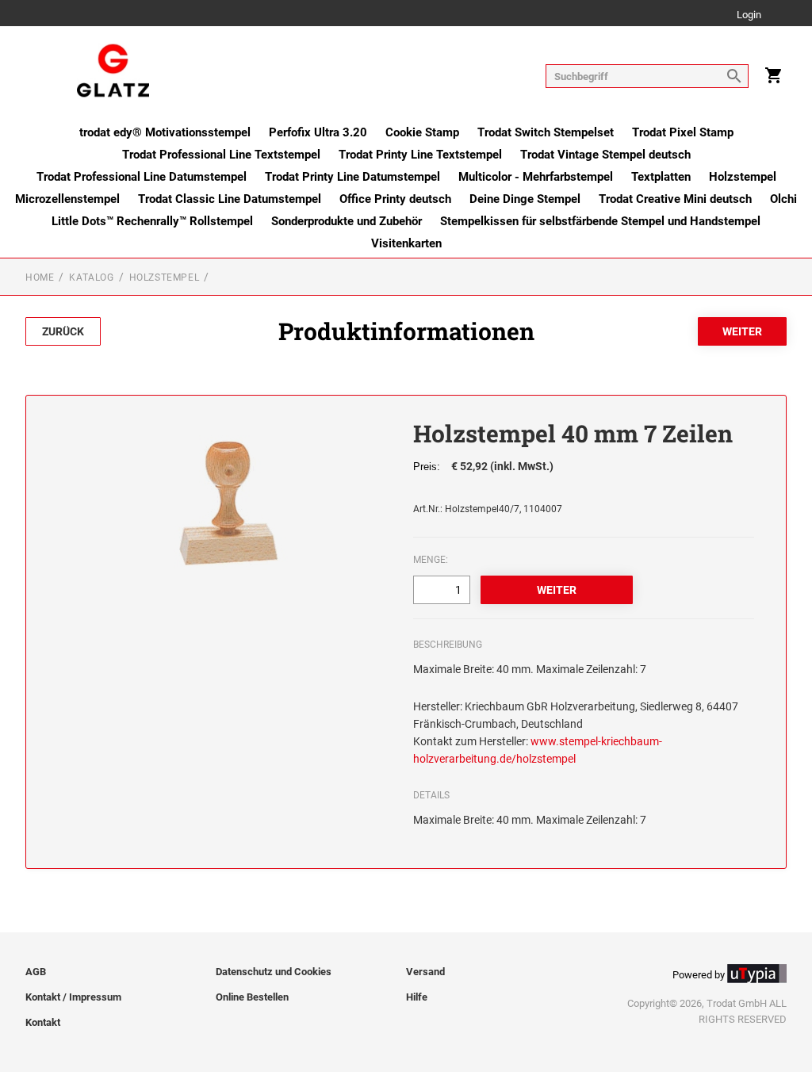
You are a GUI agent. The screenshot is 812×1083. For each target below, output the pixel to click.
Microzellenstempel (67, 199)
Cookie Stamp (422, 132)
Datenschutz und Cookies (273, 972)
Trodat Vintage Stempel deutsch (605, 154)
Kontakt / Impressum (73, 997)
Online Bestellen (252, 997)
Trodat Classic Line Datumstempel (229, 199)
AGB (35, 972)
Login (749, 15)
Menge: (430, 559)
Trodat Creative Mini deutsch (675, 199)
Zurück (63, 331)
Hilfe (416, 997)
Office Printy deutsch (395, 199)
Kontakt (42, 1022)
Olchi (783, 199)
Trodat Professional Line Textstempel (221, 154)
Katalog (91, 277)
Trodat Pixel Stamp (682, 132)
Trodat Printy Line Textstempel (420, 154)
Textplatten (661, 177)
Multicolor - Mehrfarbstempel (535, 177)
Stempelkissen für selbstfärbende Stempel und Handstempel (600, 221)
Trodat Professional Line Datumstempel (141, 177)
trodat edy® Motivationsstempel (165, 132)
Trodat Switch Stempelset (545, 132)
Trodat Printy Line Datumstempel (352, 177)
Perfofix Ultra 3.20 (318, 132)
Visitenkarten (406, 243)
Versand (425, 972)
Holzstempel (742, 177)
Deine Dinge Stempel (524, 199)
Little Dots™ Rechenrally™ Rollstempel (152, 221)
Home (39, 277)
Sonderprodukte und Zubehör (346, 221)
